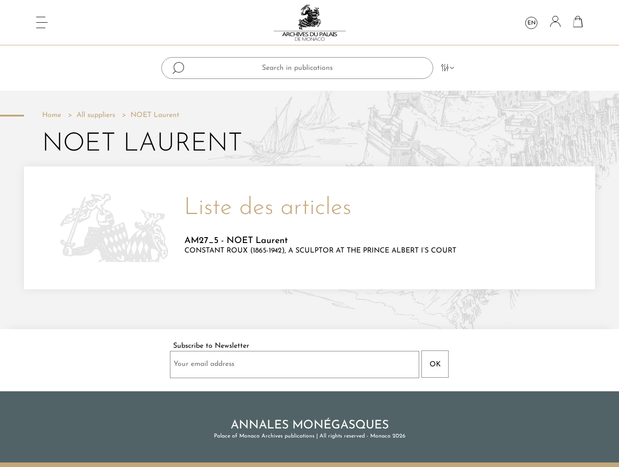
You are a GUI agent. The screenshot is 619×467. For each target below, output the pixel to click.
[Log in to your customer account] (555, 22)
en (531, 23)
